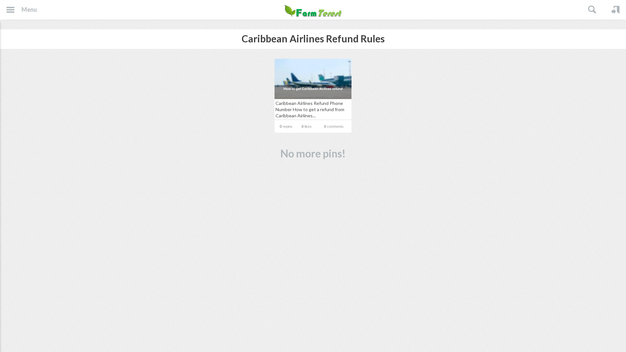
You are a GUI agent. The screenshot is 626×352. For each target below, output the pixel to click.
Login (615, 10)
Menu (29, 9)
